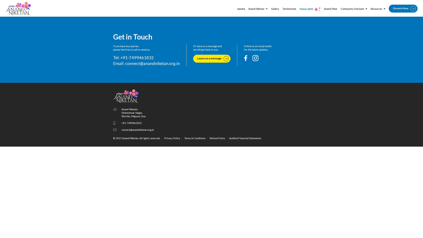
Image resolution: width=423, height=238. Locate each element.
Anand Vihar (330, 8)
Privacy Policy (172, 138)
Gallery (275, 8)
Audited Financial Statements (245, 138)
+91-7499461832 (131, 122)
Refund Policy (217, 138)
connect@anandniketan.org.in (152, 63)
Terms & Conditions (195, 138)
